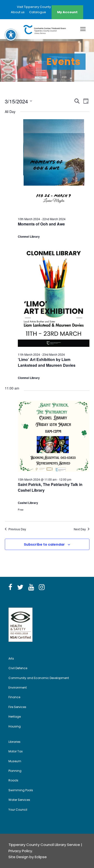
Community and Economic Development (38, 678)
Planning (14, 771)
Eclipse (41, 856)
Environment (17, 687)
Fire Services (17, 707)
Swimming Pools (20, 790)
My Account (67, 12)
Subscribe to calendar (44, 544)
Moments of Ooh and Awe (41, 224)
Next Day (80, 529)
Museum (14, 761)
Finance (14, 697)
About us (18, 12)
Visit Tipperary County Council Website (47, 7)
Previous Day (17, 529)
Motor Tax (15, 751)
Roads (13, 780)
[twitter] (20, 587)
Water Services (19, 800)
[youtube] (31, 587)
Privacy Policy (20, 850)
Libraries (14, 742)
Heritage (14, 716)
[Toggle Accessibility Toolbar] (11, 35)
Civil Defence (17, 668)
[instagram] (42, 587)
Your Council (17, 810)
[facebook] (10, 587)
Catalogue (37, 12)
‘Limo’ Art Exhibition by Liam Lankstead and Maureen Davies (46, 362)
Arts (11, 658)
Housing (14, 726)
